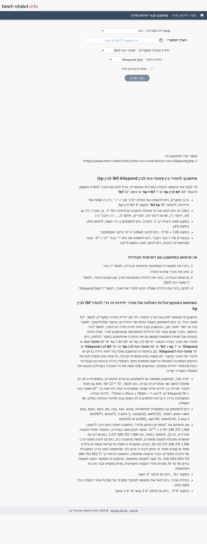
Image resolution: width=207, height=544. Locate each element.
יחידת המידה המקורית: (153, 50)
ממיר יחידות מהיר (184, 15)
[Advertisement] (137, 115)
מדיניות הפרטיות (119, 510)
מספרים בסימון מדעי (134, 68)
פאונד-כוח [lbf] (175, 282)
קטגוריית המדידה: (158, 31)
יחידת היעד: (153, 60)
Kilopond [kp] (90, 288)
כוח (106, 266)
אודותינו (134, 510)
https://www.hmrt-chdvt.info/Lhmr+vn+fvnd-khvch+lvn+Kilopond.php (138, 161)
